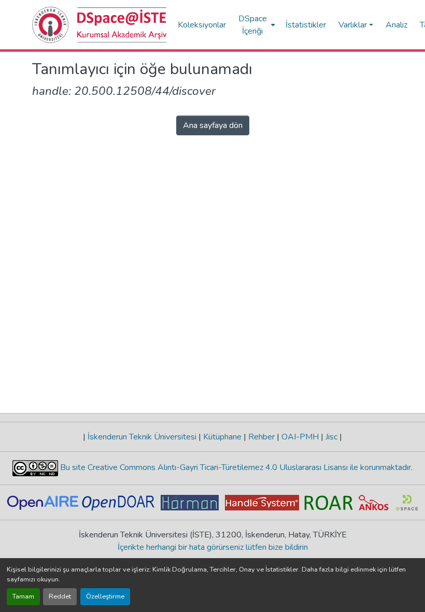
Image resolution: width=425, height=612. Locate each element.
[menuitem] (255, 24)
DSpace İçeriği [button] (252, 25)
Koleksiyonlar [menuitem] (202, 25)
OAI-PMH (300, 437)
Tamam (23, 596)
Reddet (60, 596)
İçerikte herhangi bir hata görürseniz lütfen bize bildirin (213, 547)
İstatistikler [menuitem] (306, 25)
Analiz (396, 25)
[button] (99, 25)
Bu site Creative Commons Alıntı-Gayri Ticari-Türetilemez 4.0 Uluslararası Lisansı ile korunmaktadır (234, 467)
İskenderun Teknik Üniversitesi (142, 437)
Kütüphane (222, 437)
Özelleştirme (105, 596)
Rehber (261, 437)
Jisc (331, 437)
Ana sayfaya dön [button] (213, 125)
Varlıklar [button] (352, 25)
